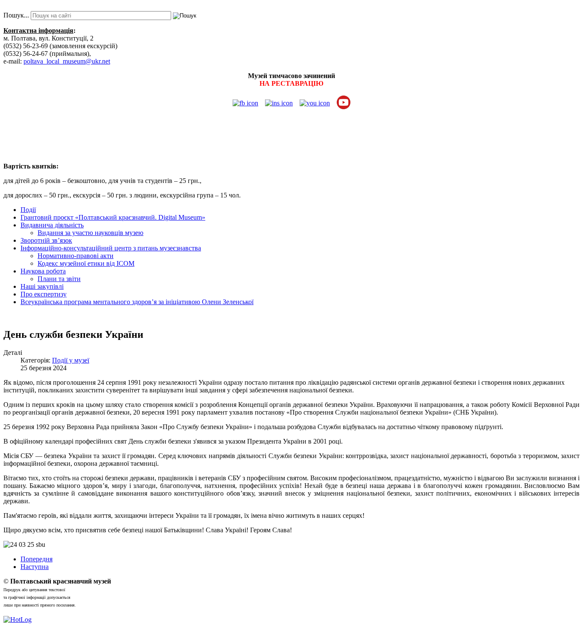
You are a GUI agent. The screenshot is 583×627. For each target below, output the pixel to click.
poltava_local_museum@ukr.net (66, 61)
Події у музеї (70, 360)
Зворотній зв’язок (46, 240)
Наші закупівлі (42, 286)
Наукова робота (43, 271)
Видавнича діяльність (52, 225)
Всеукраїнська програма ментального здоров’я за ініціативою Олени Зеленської (137, 301)
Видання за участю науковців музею (90, 232)
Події (28, 209)
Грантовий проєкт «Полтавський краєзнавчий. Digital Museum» (112, 217)
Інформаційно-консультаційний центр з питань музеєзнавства (110, 248)
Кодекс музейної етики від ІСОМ (86, 263)
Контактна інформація (38, 30)
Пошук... (16, 15)
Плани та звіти (59, 278)
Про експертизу (43, 294)
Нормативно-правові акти (76, 255)
